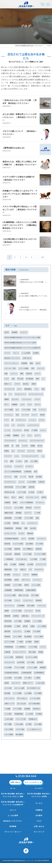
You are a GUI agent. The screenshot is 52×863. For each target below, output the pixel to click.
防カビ (14, 497)
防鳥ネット (8, 384)
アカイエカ (21, 451)
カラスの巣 (8, 688)
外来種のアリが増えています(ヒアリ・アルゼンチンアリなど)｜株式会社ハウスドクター (20, 193)
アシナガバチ (17, 430)
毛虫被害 (7, 585)
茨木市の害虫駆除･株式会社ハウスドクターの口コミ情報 (22, 337)
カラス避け (27, 678)
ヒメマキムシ (41, 539)
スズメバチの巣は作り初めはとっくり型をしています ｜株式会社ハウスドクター (20, 209)
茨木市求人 (36, 709)
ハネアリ (37, 399)
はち (17, 410)
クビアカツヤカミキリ (37, 441)
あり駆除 (28, 642)
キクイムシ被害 (19, 688)
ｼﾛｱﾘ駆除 (39, 714)
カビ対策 (7, 523)
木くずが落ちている (33, 688)
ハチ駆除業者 (9, 559)
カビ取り (40, 492)
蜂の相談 (7, 693)
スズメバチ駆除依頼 (26, 502)
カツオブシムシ (21, 420)
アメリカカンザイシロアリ (30, 456)
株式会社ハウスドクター (12, 358)
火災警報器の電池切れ (11, 539)
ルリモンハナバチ (10, 533)
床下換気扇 (29, 379)
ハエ (13, 425)
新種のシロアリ (28, 683)
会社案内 (36, 353)
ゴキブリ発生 (20, 729)
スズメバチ (40, 368)
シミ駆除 (17, 626)
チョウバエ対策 (18, 544)
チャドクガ (25, 415)
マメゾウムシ (37, 580)
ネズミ (30, 435)
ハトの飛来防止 (21, 647)
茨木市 (7, 332)
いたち (17, 456)
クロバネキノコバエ (32, 497)
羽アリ (7, 404)
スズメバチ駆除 (23, 368)
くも (42, 456)
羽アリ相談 (34, 595)
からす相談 (8, 549)
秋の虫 (40, 446)
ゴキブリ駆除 (9, 410)
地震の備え (25, 616)
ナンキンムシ (9, 415)
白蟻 (34, 410)
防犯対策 (38, 549)
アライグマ (8, 456)
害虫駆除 (14, 332)
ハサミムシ (8, 508)
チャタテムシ (40, 502)
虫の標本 (31, 539)
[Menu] (48, 4)
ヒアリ (7, 420)
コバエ (7, 425)
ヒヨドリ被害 (38, 636)
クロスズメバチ (9, 662)
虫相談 (7, 611)
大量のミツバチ (9, 704)
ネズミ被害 (8, 600)
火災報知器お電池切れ (11, 673)
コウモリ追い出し (21, 559)
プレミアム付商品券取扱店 (13, 471)
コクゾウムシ (28, 611)
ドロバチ (43, 647)
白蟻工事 (29, 374)
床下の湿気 (30, 606)
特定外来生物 (9, 487)
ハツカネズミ (19, 466)
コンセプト (23, 332)
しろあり (19, 461)
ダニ (23, 523)
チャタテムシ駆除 (10, 595)
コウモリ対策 (26, 410)
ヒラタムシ (16, 575)
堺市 (32, 368)
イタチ (7, 379)
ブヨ (30, 569)
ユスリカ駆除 (41, 626)
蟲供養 (7, 446)
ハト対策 (37, 513)
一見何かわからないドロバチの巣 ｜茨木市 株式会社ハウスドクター (20, 102)
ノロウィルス (41, 606)
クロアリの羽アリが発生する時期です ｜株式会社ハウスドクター (20, 178)
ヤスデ (30, 404)
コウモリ (17, 384)
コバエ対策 (29, 714)
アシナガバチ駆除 (40, 554)
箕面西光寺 (19, 657)
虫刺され (23, 569)
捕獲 (21, 374)
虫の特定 (33, 528)
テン (23, 435)
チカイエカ (31, 451)
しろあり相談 (9, 719)
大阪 (13, 379)
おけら (23, 539)
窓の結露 (40, 662)
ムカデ (22, 404)
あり (13, 451)
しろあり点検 (40, 683)
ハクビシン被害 (32, 667)
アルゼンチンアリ (20, 394)
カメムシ (43, 430)
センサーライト (9, 606)
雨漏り (15, 502)
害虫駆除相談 (19, 714)
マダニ (36, 389)
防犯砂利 (38, 600)
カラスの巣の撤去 (34, 704)
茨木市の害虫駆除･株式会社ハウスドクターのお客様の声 (22, 348)
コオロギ (25, 446)
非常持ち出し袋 (9, 492)
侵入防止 (26, 384)
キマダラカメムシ (10, 482)
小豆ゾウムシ (26, 580)
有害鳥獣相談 (9, 647)
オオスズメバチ (41, 564)
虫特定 (17, 580)
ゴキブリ (37, 404)
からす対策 (8, 678)
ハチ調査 (7, 709)
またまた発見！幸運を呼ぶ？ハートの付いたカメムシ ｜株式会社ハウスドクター (20, 117)
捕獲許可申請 (9, 513)
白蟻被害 (7, 502)
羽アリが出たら (22, 698)
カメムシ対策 (9, 657)
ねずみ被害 (20, 662)
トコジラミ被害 (16, 611)
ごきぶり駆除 (9, 729)
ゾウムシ (17, 600)
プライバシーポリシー (11, 363)
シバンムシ (32, 420)
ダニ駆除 (27, 631)
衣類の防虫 (8, 621)
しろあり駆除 (31, 482)
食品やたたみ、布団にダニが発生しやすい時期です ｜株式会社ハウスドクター (20, 163)
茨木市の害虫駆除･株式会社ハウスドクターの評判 (20, 343)
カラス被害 (18, 678)
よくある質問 (26, 353)
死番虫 (7, 451)
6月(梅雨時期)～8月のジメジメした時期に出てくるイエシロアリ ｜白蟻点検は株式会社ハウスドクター (20, 225)
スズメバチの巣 (21, 719)
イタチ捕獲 (18, 518)
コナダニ (41, 420)
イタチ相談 (33, 559)
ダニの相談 (37, 724)
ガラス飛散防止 (28, 549)
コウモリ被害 (28, 518)
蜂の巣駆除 (19, 734)
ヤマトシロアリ (9, 698)
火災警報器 (20, 606)
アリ (10, 394)
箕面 (17, 446)
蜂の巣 (26, 430)
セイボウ (21, 533)
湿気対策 (16, 523)
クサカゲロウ (39, 569)
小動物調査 (8, 590)
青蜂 (25, 528)
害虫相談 (18, 528)
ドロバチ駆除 (9, 734)
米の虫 (38, 611)
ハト (43, 379)
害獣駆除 (16, 435)
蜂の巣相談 (8, 626)
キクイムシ (8, 477)
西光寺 (26, 585)
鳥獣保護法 (27, 389)
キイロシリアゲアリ (19, 652)
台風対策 (7, 652)
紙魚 (6, 564)
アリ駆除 (34, 430)
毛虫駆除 (27, 621)
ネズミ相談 (30, 662)
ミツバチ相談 (37, 621)
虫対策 (44, 497)
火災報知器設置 (26, 673)
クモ (6, 461)
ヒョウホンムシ (32, 523)
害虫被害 (7, 636)
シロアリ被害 (17, 585)
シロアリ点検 (21, 492)
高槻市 (34, 384)
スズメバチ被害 (9, 642)
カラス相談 (18, 621)
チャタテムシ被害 (31, 657)
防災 (35, 471)
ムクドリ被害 (17, 636)
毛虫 (17, 415)
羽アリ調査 (8, 724)
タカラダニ (15, 399)
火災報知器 (27, 471)
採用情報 (24, 363)
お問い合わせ (27, 358)
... (37, 257)
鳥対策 (42, 415)
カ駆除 (32, 626)
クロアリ (37, 435)
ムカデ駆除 (27, 693)
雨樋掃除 (34, 575)
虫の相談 (39, 477)
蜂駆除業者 (8, 569)
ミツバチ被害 (17, 693)
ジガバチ (26, 575)
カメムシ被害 (36, 585)
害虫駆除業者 (9, 528)
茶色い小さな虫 (23, 595)
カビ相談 (13, 564)
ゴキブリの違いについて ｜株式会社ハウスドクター (20, 133)
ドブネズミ (8, 466)
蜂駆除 (7, 399)
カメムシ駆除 (19, 508)
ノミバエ (7, 430)
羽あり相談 (32, 652)
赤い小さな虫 (21, 704)
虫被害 (7, 683)
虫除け (21, 497)
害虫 (43, 389)
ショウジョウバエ (33, 425)
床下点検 (20, 379)
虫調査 (33, 446)
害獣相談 (18, 513)
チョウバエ (21, 425)
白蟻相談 (21, 564)
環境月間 (7, 631)
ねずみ (38, 363)
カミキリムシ (23, 441)
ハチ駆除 (7, 435)
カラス (19, 389)
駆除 (31, 363)
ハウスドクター (26, 399)
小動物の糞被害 (31, 590)
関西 (37, 379)
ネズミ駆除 (34, 461)
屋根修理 (7, 616)
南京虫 (39, 451)
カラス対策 (39, 544)
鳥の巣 (31, 477)
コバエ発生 (8, 714)
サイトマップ (39, 832)
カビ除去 (31, 492)
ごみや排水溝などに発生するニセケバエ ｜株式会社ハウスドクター (20, 241)
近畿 (6, 374)
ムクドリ (34, 415)
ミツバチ (23, 477)
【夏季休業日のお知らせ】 (14, 148)
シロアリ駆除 (27, 554)
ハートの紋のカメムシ (34, 729)
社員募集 (27, 709)
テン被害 (43, 559)
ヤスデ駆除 (37, 693)
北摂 (26, 461)
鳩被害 (36, 642)
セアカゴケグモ (9, 389)
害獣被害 (43, 667)
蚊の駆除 (7, 575)
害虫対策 (7, 544)
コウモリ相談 (33, 647)
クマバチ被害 (17, 709)
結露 (37, 518)
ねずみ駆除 (29, 544)
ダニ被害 (28, 724)
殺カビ (7, 497)
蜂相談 (41, 652)
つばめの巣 (8, 554)
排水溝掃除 (8, 580)
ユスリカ (21, 482)
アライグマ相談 (19, 667)
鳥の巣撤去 (27, 636)
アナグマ (37, 508)
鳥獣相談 (17, 554)
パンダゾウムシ (28, 600)
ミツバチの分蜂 (35, 698)
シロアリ (37, 374)
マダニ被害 (36, 631)
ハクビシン (13, 374)
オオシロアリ (16, 683)
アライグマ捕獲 (21, 487)
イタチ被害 (8, 667)
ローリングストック (38, 616)
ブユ (16, 569)
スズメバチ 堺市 (10, 368)
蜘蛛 (11, 461)
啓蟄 (16, 477)
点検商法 (16, 616)
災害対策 (31, 487)
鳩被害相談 (8, 518)
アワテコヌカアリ (10, 441)
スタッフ (16, 353)
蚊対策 (25, 626)
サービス (7, 353)
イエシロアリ (17, 631)
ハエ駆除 (37, 678)
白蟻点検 (41, 482)
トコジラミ (42, 410)
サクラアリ (27, 513)
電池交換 (30, 533)
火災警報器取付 (39, 673)
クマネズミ (29, 466)
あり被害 (30, 564)
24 (43, 257)
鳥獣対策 (17, 549)
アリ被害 (20, 642)
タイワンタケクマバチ (36, 394)
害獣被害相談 (19, 590)
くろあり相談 (19, 724)
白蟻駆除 (14, 404)
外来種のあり (33, 719)
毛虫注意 (28, 508)
